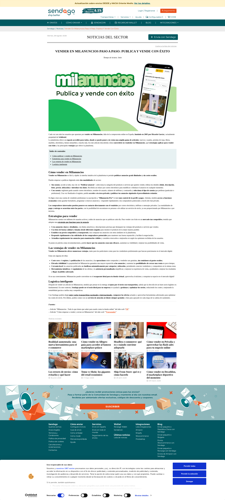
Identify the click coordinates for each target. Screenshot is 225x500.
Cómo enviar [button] (73, 23)
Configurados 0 (155, 17)
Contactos (53, 450)
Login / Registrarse (146, 11)
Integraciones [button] (168, 23)
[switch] (84, 495)
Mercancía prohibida (78, 439)
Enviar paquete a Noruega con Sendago (167, 449)
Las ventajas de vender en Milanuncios (66, 162)
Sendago (51, 29)
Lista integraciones (143, 427)
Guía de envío (75, 430)
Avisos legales (54, 430)
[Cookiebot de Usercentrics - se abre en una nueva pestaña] (31, 495)
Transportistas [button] (107, 17)
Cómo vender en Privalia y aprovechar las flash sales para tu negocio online (161, 344)
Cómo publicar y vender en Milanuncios (67, 156)
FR (127, 309)
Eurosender (111, 312)
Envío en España (99, 427)
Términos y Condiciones (53, 434)
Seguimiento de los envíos (100, 436)
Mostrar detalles (141, 495)
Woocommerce (142, 436)
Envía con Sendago (164, 37)
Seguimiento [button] (169, 11)
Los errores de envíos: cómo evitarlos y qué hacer (63, 373)
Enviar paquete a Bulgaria (164, 436)
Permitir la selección (189, 474)
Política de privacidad (57, 438)
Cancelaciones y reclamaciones (55, 446)
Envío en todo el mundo (98, 431)
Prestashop (140, 439)
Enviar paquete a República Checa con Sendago (166, 429)
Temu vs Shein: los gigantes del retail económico (95, 373)
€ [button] (173, 17)
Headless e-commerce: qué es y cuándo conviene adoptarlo (128, 344)
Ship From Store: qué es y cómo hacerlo (127, 373)
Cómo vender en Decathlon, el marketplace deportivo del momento (161, 374)
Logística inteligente (59, 164)
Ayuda (138, 17)
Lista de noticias (120, 438)
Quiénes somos (55, 427)
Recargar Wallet (127, 23)
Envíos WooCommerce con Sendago (166, 442)
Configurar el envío (78, 427)
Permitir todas (189, 466)
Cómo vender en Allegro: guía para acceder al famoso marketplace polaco (96, 344)
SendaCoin (118, 430)
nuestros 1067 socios (65, 468)
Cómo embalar (76, 433)
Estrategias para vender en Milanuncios (66, 159)
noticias (59, 29)
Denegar (189, 481)
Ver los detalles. (142, 3)
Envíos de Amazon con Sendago (167, 455)
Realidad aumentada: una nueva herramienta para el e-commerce (63, 344)
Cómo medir (75, 436)
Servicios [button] (125, 17)
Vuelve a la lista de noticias (165, 46)
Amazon (139, 430)
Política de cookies (56, 441)
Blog (148, 23)
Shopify (139, 433)
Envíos (53, 23)
